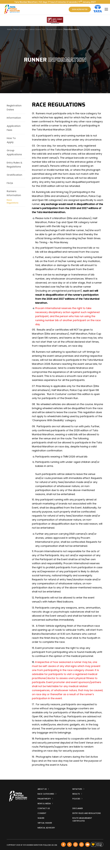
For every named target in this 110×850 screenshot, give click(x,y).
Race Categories (21, 29)
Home (9, 29)
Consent (42, 813)
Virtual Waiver (45, 823)
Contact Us (44, 808)
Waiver (41, 818)
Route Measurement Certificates (82, 819)
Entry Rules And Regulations (86, 813)
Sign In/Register (79, 9)
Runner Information (55, 29)
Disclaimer (77, 808)
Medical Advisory (46, 827)
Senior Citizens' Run (37, 29)
